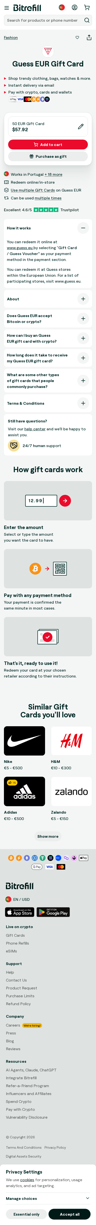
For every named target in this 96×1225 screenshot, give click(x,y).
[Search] (87, 20)
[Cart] (87, 7)
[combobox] (43, 20)
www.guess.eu (20, 247)
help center (35, 428)
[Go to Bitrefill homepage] (27, 7)
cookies (27, 1179)
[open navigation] (7, 8)
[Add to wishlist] (77, 37)
